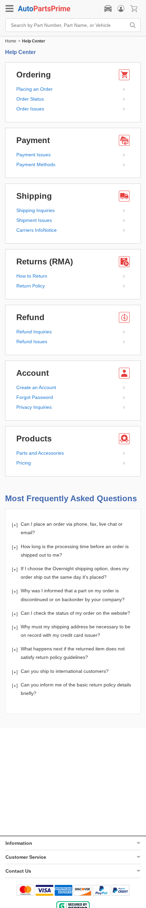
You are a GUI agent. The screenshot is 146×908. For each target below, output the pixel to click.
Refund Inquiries (34, 331)
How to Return (31, 276)
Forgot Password (34, 397)
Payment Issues (33, 154)
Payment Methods (35, 164)
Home (10, 41)
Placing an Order (34, 89)
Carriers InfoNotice (36, 230)
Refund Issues (31, 341)
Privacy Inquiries (34, 407)
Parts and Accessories (40, 453)
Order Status (30, 99)
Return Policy (30, 286)
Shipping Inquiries (35, 210)
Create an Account (36, 387)
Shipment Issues (34, 220)
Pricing (23, 463)
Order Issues (30, 108)
